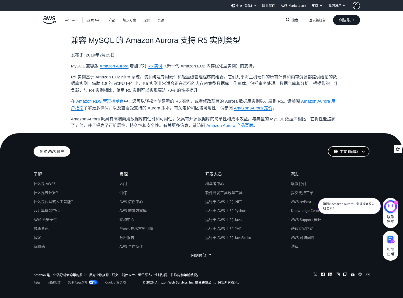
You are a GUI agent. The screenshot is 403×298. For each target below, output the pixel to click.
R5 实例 (155, 66)
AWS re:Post (301, 201)
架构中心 (126, 219)
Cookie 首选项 (115, 282)
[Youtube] (352, 275)
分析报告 (126, 237)
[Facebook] (323, 275)
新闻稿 (39, 246)
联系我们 (298, 183)
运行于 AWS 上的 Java (223, 219)
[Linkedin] (330, 275)
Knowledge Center (306, 210)
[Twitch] (345, 275)
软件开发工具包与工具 (224, 192)
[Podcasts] (360, 275)
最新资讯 (41, 228)
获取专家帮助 (302, 228)
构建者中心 (214, 183)
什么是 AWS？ (45, 183)
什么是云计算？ (47, 192)
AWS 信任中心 (131, 201)
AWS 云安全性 (45, 219)
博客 (37, 237)
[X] (315, 275)
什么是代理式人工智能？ (54, 201)
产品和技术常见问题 (136, 228)
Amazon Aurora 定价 (253, 108)
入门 (123, 183)
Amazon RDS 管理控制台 (100, 101)
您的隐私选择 (78, 282)
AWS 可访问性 (303, 237)
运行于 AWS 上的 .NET (223, 201)
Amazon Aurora (114, 66)
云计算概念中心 (47, 210)
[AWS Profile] (356, 5)
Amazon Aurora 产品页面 (229, 125)
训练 (123, 192)
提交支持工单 (302, 192)
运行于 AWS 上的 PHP (223, 228)
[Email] (367, 275)
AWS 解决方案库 (133, 210)
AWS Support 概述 (306, 219)
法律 (295, 246)
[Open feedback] (398, 149)
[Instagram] (338, 275)
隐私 (37, 282)
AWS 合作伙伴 (131, 246)
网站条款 (54, 282)
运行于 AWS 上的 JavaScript (228, 237)
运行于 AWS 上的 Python (225, 210)
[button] (94, 20)
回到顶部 (198, 255)
